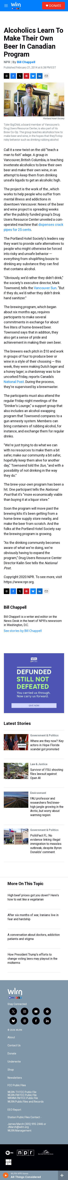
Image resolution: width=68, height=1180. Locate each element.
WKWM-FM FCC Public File (23, 1098)
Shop (11, 1069)
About (11, 1037)
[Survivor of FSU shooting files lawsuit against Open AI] (16, 771)
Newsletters (15, 1077)
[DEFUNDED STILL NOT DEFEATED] (34, 683)
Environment (38, 792)
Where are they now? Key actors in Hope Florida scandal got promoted (47, 745)
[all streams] (63, 1175)
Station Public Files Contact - (24, 1117)
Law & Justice (38, 764)
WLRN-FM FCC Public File (22, 1095)
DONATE (55, 5)
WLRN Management (19, 1130)
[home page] (16, 5)
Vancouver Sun (45, 288)
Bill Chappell (26, 62)
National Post (14, 382)
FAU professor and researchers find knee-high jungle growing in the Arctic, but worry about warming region (46, 807)
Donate (12, 1053)
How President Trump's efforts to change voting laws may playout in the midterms (32, 959)
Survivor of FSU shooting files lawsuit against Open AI (46, 774)
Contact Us (14, 1045)
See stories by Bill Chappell (23, 631)
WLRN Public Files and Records (26, 1101)
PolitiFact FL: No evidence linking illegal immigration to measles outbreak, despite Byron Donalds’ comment (46, 844)
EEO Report (14, 1109)
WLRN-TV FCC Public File (22, 1092)
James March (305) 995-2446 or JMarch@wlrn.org (27, 1125)
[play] (5, 1175)
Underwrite (14, 1061)
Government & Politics (44, 735)
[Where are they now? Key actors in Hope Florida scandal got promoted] (16, 742)
